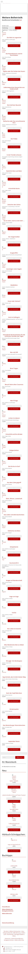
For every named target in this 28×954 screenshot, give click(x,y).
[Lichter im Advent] (4, 413)
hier (20, 20)
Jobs (5, 934)
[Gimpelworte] (4, 543)
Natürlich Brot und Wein (14, 171)
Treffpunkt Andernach (14, 823)
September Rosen (14, 741)
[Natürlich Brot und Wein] (4, 167)
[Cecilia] (4, 609)
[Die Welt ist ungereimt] (4, 33)
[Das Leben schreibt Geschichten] (4, 511)
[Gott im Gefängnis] (4, 313)
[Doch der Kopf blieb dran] (4, 689)
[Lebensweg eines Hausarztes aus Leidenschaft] (4, 83)
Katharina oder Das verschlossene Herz (14, 122)
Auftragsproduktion (19, 934)
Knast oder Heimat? (14, 301)
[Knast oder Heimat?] (4, 297)
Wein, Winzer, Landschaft (14, 498)
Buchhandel (10, 934)
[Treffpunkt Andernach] (14, 820)
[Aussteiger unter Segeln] (4, 265)
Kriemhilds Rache (14, 188)
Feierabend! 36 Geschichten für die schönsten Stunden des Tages (14, 335)
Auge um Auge (14, 596)
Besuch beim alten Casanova (14, 384)
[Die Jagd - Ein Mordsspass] (4, 657)
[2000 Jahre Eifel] (14, 890)
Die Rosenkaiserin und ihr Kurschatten (14, 54)
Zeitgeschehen (14, 450)
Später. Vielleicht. (14, 781)
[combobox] (8, 757)
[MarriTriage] (4, 397)
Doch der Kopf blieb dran (14, 693)
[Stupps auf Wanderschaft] (4, 576)
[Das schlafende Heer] (14, 876)
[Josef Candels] (14, 862)
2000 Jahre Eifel (14, 894)
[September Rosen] (4, 737)
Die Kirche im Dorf (14, 466)
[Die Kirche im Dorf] (4, 462)
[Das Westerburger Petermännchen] (4, 721)
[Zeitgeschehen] (4, 446)
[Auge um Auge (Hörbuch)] (14, 841)
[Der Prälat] (4, 135)
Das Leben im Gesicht (14, 629)
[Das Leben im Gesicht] (4, 625)
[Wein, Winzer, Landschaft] (4, 495)
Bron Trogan (14, 368)
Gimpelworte (14, 547)
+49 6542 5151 (8, 948)
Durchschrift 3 (14, 563)
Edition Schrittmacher (15, 931)
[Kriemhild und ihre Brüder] (4, 430)
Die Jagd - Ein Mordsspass (14, 661)
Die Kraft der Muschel (14, 105)
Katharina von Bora (14, 531)
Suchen (20, 757)
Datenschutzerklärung (16, 938)
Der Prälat (14, 139)
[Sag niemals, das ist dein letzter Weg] (4, 673)
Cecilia (14, 612)
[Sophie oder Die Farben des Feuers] (4, 67)
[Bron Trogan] (4, 364)
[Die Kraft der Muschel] (4, 101)
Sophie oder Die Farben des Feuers (14, 71)
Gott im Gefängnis (14, 317)
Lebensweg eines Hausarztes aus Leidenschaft (14, 88)
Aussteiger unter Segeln (14, 269)
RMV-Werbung (16, 933)
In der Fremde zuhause (14, 155)
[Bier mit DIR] (4, 348)
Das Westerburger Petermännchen (14, 725)
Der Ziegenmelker (14, 237)
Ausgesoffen (14, 253)
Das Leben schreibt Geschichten (14, 515)
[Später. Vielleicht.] (14, 777)
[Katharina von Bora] (4, 527)
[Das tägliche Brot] (14, 805)
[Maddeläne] (4, 281)
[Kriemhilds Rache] (4, 184)
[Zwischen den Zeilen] (4, 201)
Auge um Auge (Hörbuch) (14, 844)
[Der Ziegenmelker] (4, 233)
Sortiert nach (10, 27)
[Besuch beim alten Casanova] (4, 380)
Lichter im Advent (14, 418)
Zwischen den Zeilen (14, 204)
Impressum (7, 938)
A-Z (18, 28)
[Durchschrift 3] (4, 559)
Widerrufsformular (19, 940)
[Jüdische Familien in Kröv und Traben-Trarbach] (14, 791)
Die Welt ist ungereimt (14, 37)
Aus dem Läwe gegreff (14, 482)
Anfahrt (23, 933)
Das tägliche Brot (14, 809)
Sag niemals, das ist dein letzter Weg (14, 677)
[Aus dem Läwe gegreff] (4, 478)
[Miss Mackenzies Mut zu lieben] (4, 641)
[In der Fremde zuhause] (4, 151)
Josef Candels (14, 866)
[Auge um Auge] (4, 592)
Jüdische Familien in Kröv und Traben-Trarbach (14, 795)
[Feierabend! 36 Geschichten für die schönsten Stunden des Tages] (4, 331)
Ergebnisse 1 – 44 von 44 (8, 30)
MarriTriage (14, 400)
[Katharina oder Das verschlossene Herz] (4, 117)
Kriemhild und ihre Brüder (14, 434)
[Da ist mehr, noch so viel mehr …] (4, 217)
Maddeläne (14, 285)
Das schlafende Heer (14, 880)
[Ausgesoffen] (4, 249)
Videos (14, 936)
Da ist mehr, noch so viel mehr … (14, 221)
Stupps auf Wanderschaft (14, 580)
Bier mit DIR (14, 352)
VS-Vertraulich (14, 709)
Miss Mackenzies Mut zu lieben (14, 645)
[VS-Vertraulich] (4, 705)
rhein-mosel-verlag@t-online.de (13, 949)
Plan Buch (6, 931)
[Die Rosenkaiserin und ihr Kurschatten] (4, 50)
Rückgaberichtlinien (9, 940)
